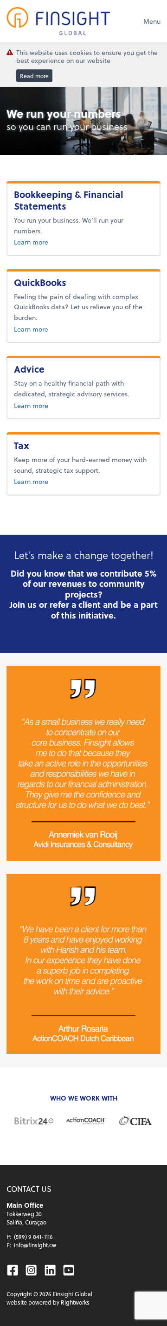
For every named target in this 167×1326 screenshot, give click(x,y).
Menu (152, 21)
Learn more (61, 242)
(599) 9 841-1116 (33, 1236)
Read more (34, 75)
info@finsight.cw (35, 1245)
